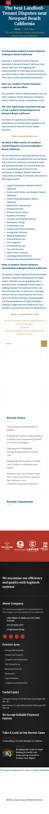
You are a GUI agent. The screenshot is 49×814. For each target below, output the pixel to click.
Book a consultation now (24, 136)
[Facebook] (5, 636)
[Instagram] (22, 636)
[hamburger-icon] (8, 2)
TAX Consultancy (12, 664)
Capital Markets (12, 678)
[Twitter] (11, 636)
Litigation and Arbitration (16, 659)
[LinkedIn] (17, 636)
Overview (24, 327)
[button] (17, 2)
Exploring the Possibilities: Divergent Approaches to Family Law (22, 452)
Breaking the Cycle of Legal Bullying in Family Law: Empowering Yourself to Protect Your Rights (24, 439)
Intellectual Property (14, 655)
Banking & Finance (13, 669)
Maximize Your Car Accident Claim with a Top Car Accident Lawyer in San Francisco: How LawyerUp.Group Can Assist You (23, 478)
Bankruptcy (10, 674)
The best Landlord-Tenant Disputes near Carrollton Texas (24, 332)
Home (17, 29)
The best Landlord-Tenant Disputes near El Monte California (24, 322)
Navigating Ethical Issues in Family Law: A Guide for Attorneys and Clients (23, 464)
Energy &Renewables (14, 650)
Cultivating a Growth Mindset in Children (22, 428)
